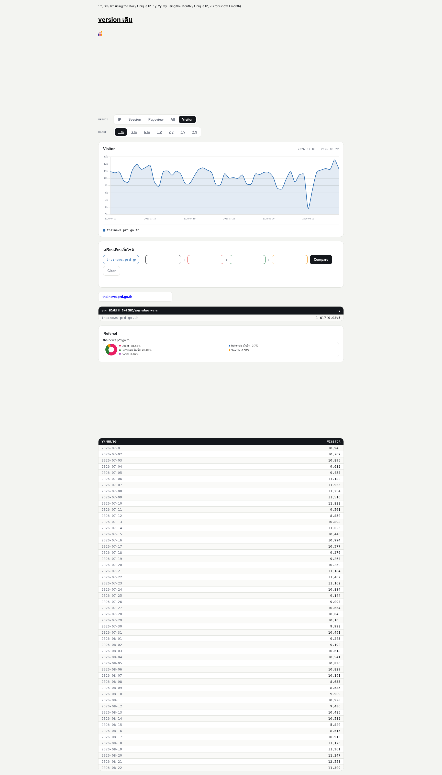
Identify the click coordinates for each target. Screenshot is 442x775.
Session (134, 119)
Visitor (187, 119)
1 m (121, 132)
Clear (111, 271)
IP (119, 119)
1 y (159, 132)
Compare (321, 259)
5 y (194, 132)
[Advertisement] (221, 74)
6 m (147, 132)
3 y (183, 132)
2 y (171, 132)
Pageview (155, 119)
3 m (134, 132)
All (173, 119)
